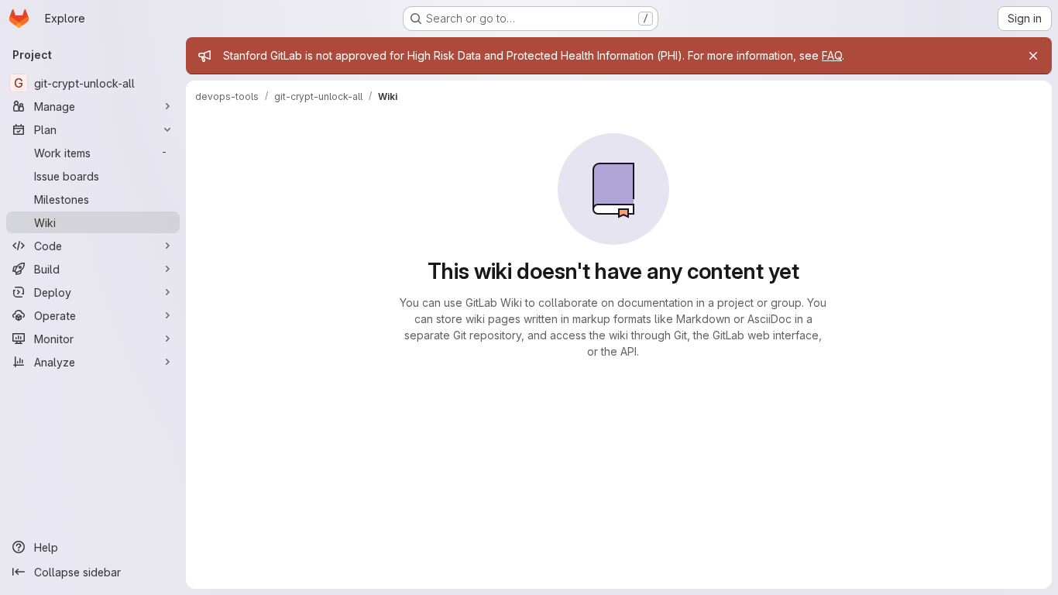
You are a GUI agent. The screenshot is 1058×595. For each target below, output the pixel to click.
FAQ (832, 55)
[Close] (1033, 55)
